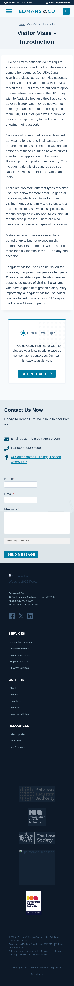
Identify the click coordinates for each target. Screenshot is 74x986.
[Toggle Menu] (9, 11)
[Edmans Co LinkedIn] (30, 615)
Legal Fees (15, 701)
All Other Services (19, 668)
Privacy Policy (20, 967)
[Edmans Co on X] (21, 615)
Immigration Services (21, 642)
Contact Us (15, 694)
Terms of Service (39, 967)
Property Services (19, 661)
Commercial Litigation (21, 655)
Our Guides (16, 740)
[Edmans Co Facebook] (12, 615)
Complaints (15, 707)
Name (9, 479)
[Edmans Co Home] (37, 11)
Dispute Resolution (19, 648)
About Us (14, 688)
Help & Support (18, 747)
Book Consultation (19, 714)
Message (11, 509)
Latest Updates (18, 734)
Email (9, 494)
